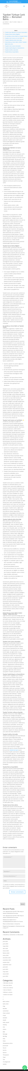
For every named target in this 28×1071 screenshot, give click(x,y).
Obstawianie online (8, 1043)
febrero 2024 (6, 953)
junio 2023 (5, 969)
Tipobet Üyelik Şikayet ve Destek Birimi (14, 48)
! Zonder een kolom (7, 994)
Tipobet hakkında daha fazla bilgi (13, 40)
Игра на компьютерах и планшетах (11, 923)
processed (5, 1045)
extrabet (5, 1017)
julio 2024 (5, 941)
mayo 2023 (5, 971)
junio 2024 (5, 944)
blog (4, 1006)
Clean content (6, 1013)
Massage (5, 1034)
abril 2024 (5, 948)
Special (4, 1052)
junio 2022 (5, 976)
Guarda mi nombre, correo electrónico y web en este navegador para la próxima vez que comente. (14, 886)
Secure (4, 1048)
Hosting (5, 1024)
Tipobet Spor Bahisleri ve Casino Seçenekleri (16, 32)
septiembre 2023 (7, 964)
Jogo (4, 1031)
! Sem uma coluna (7, 985)
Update (4, 1064)
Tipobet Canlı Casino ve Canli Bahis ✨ (14, 38)
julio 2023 (5, 967)
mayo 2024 (5, 946)
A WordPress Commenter (9, 934)
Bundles (5, 1008)
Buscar (22, 904)
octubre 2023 (6, 962)
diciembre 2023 (7, 957)
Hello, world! (6, 1022)
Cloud (4, 1015)
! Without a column (7, 992)
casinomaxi (5, 1011)
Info (4, 1027)
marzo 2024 (6, 951)
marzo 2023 (6, 974)
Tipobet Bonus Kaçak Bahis (12, 52)
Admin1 (7, 22)
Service (4, 1050)
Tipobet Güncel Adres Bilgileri (12, 34)
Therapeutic (6, 1055)
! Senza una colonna (8, 987)
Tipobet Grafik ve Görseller (11, 50)
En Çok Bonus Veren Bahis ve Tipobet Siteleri (16, 36)
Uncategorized (6, 1061)
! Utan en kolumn (7, 990)
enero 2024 (5, 955)
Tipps (4, 1057)
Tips (4, 1059)
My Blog (5, 1036)
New (4, 1038)
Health (4, 1020)
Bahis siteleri (6, 1001)
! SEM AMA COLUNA (8, 983)
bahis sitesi (6, 1004)
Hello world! (20, 934)
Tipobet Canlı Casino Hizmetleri (13, 46)
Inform (4, 1029)
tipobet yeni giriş (14, 750)
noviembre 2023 (7, 960)
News (19, 22)
